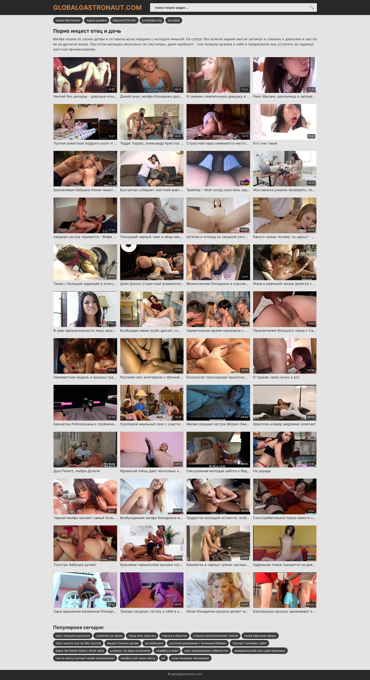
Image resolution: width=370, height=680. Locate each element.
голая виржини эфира (260, 635)
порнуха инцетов (174, 635)
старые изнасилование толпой (215, 635)
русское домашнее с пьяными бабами (197, 643)
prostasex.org (152, 20)
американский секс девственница (259, 650)
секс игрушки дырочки (73, 635)
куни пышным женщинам (190, 658)
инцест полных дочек (123, 643)
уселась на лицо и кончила (130, 650)
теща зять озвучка (142, 635)
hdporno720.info (124, 20)
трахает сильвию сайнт (249, 643)
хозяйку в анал (167, 650)
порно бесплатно (68, 20)
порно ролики (97, 20)
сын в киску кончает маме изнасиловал (85, 658)
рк (163, 658)
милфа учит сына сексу (138, 658)
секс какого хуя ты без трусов (78, 643)
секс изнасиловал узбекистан (206, 650)
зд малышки (154, 643)
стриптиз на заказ (109, 635)
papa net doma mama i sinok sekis (80, 650)
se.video (174, 20)
